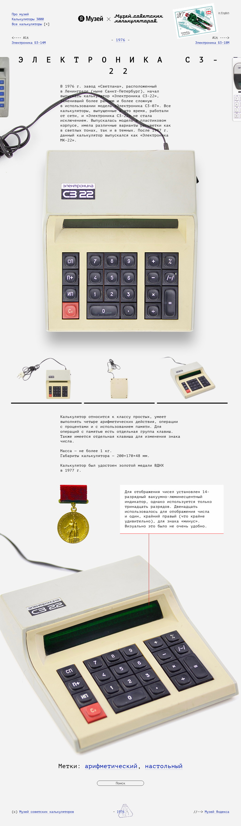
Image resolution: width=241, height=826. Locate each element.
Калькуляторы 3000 (28, 19)
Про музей (20, 14)
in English (223, 13)
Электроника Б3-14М (29, 42)
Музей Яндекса (217, 812)
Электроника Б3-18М (212, 42)
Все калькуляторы (27, 24)
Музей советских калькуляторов (46, 812)
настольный (164, 766)
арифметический (111, 766)
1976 (120, 40)
